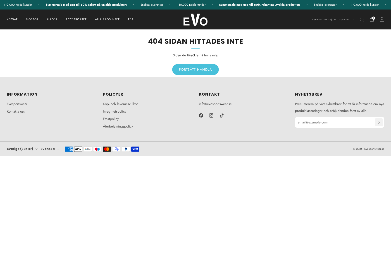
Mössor (32, 19)
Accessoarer (76, 19)
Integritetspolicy (114, 111)
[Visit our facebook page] (201, 115)
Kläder (52, 19)
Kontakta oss (16, 111)
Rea (131, 19)
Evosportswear (17, 103)
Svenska (344, 19)
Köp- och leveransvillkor (120, 103)
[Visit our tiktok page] (222, 115)
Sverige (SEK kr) (322, 19)
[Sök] (361, 19)
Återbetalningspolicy (118, 126)
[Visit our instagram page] (211, 115)
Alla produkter (107, 19)
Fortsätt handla (195, 69)
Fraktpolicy (111, 118)
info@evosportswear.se (215, 103)
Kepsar (12, 19)
